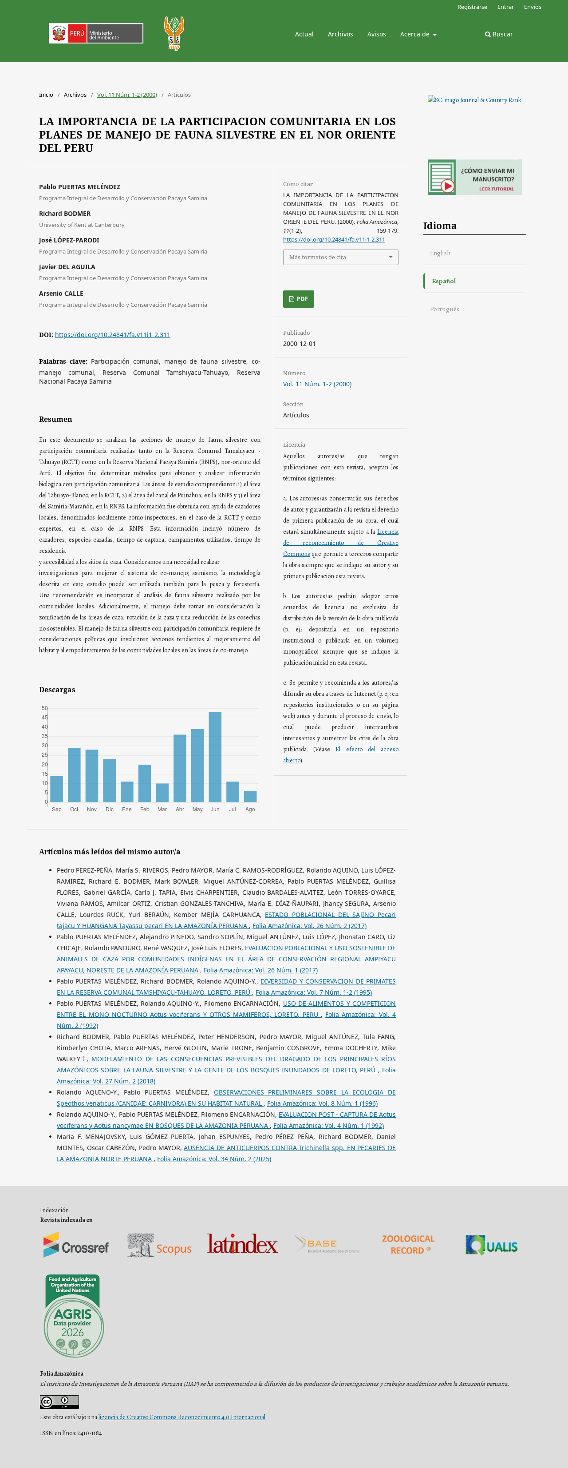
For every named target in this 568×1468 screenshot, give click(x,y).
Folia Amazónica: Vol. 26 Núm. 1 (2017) (261, 970)
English (440, 253)
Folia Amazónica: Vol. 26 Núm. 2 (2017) (309, 925)
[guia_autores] (475, 193)
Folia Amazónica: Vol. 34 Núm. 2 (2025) (214, 1159)
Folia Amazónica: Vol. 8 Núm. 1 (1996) (322, 1103)
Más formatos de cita (317, 257)
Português (444, 308)
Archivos (340, 34)
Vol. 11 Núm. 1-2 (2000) (127, 95)
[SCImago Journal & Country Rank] (474, 100)
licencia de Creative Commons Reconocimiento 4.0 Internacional (182, 1417)
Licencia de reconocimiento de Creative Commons (340, 543)
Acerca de (415, 34)
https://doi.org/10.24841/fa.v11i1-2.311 (112, 334)
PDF (302, 299)
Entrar (505, 7)
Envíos (532, 7)
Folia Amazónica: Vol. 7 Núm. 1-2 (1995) (314, 992)
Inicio (46, 95)
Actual (304, 34)
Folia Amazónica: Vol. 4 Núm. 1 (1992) (328, 1125)
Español (444, 281)
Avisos (376, 34)
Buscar (502, 34)
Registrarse (472, 7)
